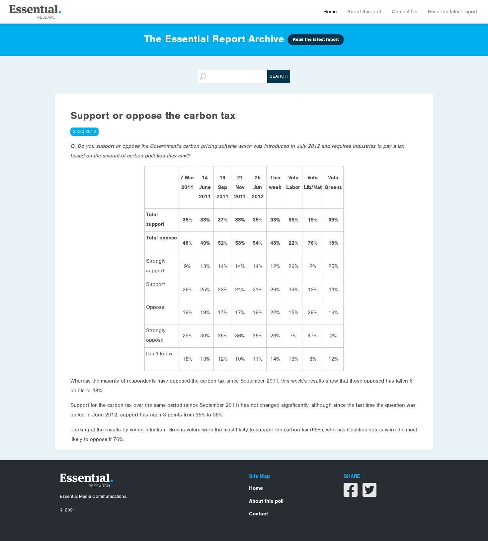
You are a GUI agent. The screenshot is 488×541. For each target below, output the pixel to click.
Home (330, 11)
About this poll (364, 11)
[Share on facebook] (351, 494)
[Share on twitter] (369, 494)
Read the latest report (452, 11)
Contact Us (404, 11)
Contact (258, 513)
